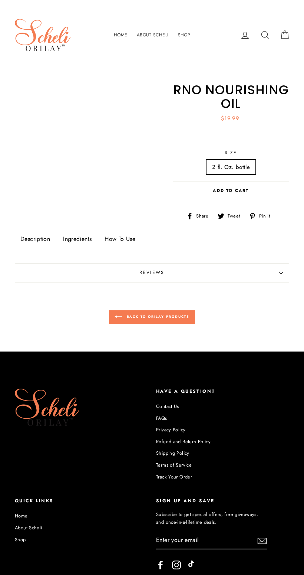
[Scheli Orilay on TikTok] (192, 565)
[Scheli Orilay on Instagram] (176, 565)
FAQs (161, 418)
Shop (184, 35)
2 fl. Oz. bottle (231, 167)
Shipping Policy (172, 453)
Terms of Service (174, 464)
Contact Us (167, 406)
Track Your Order (174, 476)
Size (231, 152)
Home (121, 35)
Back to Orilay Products (157, 316)
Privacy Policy (170, 429)
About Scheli (153, 35)
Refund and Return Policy (183, 441)
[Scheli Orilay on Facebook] (160, 565)
